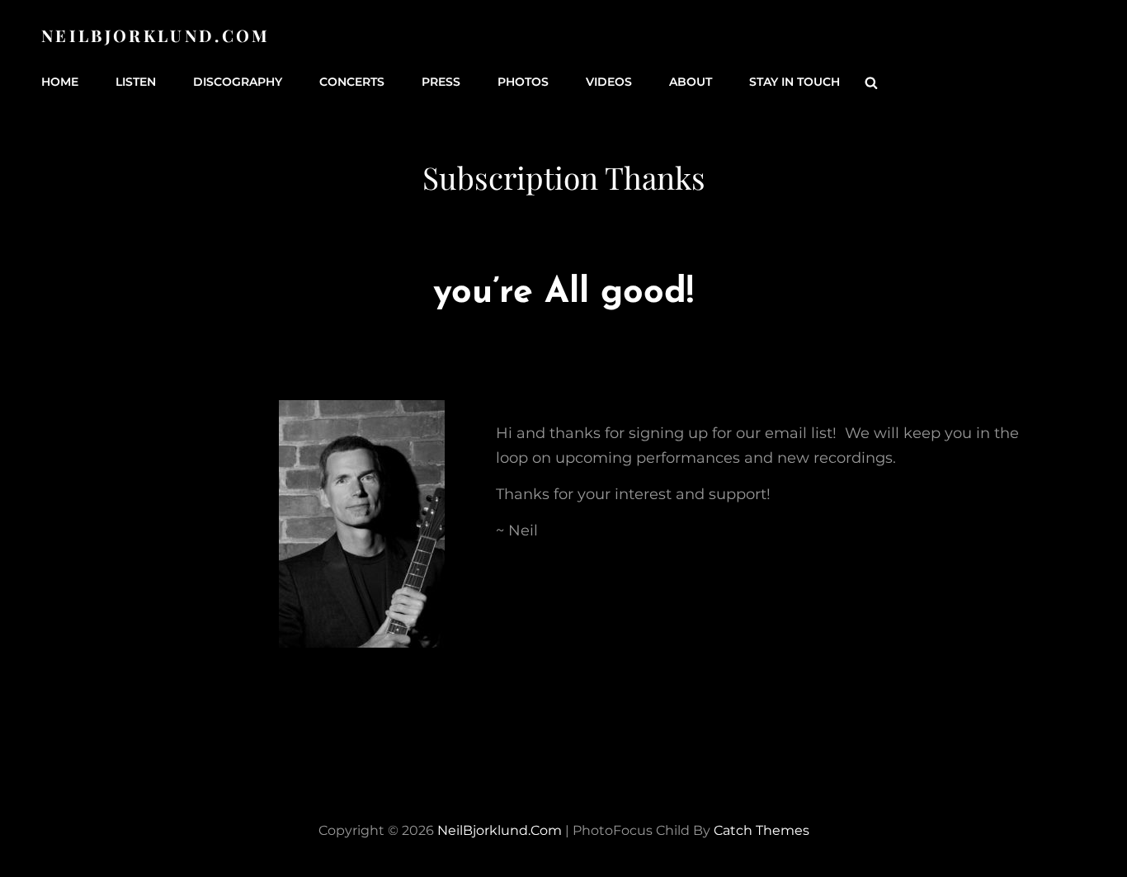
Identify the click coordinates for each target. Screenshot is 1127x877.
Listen (136, 81)
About (690, 81)
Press (441, 81)
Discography (237, 81)
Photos (523, 81)
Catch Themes (761, 830)
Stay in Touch (794, 81)
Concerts (351, 81)
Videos (609, 81)
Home (59, 81)
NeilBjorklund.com (156, 35)
